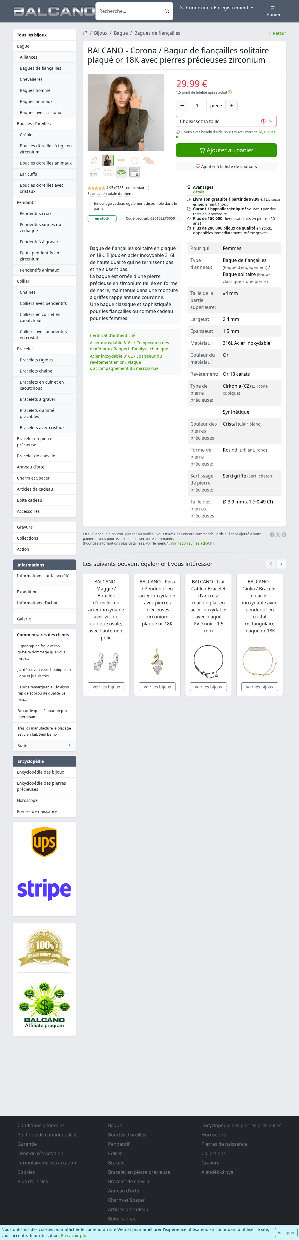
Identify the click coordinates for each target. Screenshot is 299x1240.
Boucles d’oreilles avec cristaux (41, 188)
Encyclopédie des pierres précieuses (41, 786)
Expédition (27, 591)
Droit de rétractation (40, 1153)
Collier (23, 281)
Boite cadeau (29, 500)
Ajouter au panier (229, 150)
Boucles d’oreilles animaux (46, 163)
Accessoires (28, 511)
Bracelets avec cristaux (42, 427)
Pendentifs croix (35, 213)
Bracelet (25, 348)
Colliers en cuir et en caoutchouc (40, 317)
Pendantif (26, 202)
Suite (22, 745)
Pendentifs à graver (39, 241)
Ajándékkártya (217, 1172)
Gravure (25, 527)
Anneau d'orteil (32, 467)
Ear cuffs (28, 174)
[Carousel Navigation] (276, 564)
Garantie (27, 1144)
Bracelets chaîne (36, 371)
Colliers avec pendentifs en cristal (43, 334)
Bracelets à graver (37, 399)
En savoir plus (74, 1235)
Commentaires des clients (43, 634)
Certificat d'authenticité (112, 335)
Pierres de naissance (37, 811)
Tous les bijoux (32, 35)
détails (198, 192)
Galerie (24, 619)
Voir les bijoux (106, 687)
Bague (23, 46)
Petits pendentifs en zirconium (39, 256)
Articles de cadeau (35, 489)
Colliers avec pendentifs (43, 303)
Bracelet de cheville (36, 456)
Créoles (27, 134)
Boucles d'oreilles (34, 123)
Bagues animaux (36, 101)
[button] (126, 112)
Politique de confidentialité (47, 1134)
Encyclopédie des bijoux (40, 772)
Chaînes (28, 292)
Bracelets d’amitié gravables (37, 413)
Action (23, 549)
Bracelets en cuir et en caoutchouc (42, 385)
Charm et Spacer (33, 478)
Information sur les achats (189, 543)
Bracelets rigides (36, 360)
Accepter (286, 1232)
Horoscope (27, 800)
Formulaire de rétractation (47, 1162)
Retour (279, 33)
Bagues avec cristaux (40, 112)
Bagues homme (35, 90)
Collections (27, 538)
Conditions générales (41, 1125)
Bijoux (100, 33)
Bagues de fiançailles (40, 68)
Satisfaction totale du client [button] (110, 193)
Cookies (26, 1172)
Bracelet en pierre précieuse (34, 441)
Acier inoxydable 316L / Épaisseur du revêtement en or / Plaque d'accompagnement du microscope (126, 362)
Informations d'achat (37, 603)
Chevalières (31, 79)
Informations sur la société (43, 575)
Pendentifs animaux (39, 270)
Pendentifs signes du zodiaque (40, 227)
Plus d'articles (33, 1181)
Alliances (28, 57)
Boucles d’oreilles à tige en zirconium (46, 149)
